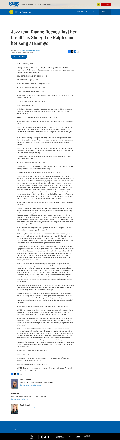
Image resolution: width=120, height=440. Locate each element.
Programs (40, 17)
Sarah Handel (36, 50)
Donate (106, 4)
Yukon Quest (100, 17)
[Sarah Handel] (14, 409)
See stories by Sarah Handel (29, 408)
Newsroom (29, 17)
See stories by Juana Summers (30, 385)
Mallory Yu (29, 50)
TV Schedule (49, 17)
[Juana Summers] (14, 384)
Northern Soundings (72, 17)
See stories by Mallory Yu (19, 399)
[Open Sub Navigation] (24, 17)
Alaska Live (59, 17)
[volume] (16, 12)
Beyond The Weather (87, 17)
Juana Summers (20, 50)
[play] (11, 12)
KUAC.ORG (12, 17)
